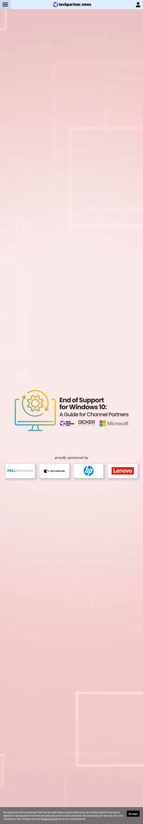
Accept (133, 813)
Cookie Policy (49, 819)
